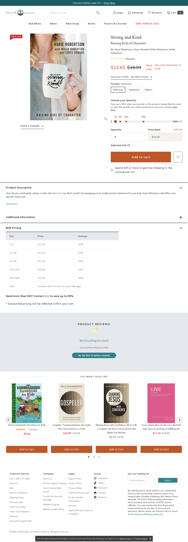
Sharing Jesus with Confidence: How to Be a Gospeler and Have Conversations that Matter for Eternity (116, 428)
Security (72, 505)
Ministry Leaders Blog (53, 509)
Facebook (102, 487)
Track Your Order (17, 507)
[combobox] (74, 12)
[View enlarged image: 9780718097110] (58, 77)
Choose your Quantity (123, 100)
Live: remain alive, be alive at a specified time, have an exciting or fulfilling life (161, 426)
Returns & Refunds (18, 492)
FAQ (11, 488)
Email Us (13, 483)
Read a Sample (30, 125)
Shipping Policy (16, 497)
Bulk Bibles (35, 23)
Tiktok (101, 483)
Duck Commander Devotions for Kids (26, 425)
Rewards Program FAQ (20, 521)
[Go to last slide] (8, 420)
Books (91, 23)
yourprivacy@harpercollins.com (148, 514)
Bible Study (72, 23)
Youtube (102, 492)
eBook (148, 89)
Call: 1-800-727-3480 (19, 478)
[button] (178, 157)
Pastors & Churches (115, 23)
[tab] (88, 456)
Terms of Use (75, 483)
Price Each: (154, 129)
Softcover (118, 89)
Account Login (16, 502)
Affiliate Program (51, 504)
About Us (47, 478)
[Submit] (97, 12)
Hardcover (134, 89)
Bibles (53, 23)
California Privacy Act (79, 492)
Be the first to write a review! (94, 355)
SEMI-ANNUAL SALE (147, 23)
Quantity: (116, 129)
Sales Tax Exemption (19, 511)
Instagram (103, 478)
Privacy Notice (75, 488)
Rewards (13, 516)
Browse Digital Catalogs (55, 483)
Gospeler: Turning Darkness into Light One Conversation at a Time (72, 426)
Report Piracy (75, 478)
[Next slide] (179, 420)
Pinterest (102, 497)
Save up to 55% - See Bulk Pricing (129, 76)
